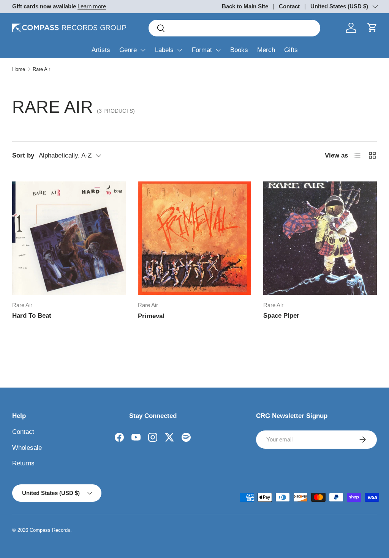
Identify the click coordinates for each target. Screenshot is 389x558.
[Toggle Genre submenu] (142, 50)
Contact (289, 6)
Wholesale (27, 447)
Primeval (151, 316)
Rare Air (41, 69)
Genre (128, 50)
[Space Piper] (320, 238)
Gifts (291, 50)
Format (202, 50)
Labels (164, 50)
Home (18, 69)
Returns (23, 463)
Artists (101, 50)
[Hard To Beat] (69, 238)
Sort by (23, 155)
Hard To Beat (31, 315)
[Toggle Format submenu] (218, 50)
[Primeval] (194, 238)
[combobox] (234, 28)
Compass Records (50, 530)
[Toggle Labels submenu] (179, 50)
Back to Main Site (245, 6)
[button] (372, 27)
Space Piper (281, 315)
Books (239, 50)
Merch (266, 50)
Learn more (91, 6)
